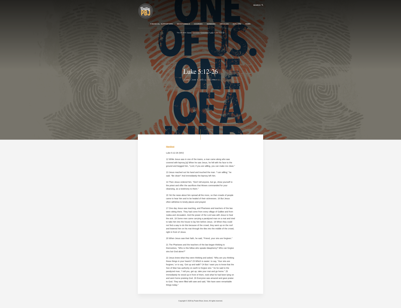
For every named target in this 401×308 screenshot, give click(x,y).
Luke (187, 80)
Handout (170, 146)
